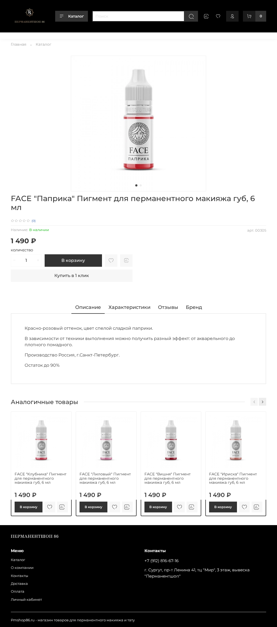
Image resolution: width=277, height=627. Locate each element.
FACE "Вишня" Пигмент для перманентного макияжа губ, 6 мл (167, 478)
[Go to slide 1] (136, 185)
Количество (22, 250)
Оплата (108, 35)
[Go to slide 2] (141, 185)
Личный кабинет (135, 35)
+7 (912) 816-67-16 (161, 560)
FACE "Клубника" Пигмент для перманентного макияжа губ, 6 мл (41, 478)
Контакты (66, 35)
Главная (18, 44)
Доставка (88, 35)
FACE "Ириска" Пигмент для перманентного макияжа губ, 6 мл (233, 478)
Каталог (76, 16)
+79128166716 (254, 35)
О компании (41, 35)
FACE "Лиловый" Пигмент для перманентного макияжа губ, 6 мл (105, 478)
